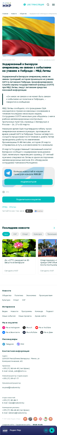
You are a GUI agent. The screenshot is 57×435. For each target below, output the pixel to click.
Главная (5, 14)
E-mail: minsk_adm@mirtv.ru (14, 371)
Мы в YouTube (45, 328)
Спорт (16, 300)
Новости (14, 14)
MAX (22, 344)
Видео (5, 311)
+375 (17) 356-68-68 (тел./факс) (15, 410)
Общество (23, 14)
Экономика (31, 295)
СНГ (23, 300)
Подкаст (50, 311)
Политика (19, 295)
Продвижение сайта (23, 425)
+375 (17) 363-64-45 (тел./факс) (16, 368)
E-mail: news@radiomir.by (13, 403)
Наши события (9, 316)
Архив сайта (40, 316)
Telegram (10, 344)
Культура (6, 300)
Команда (39, 311)
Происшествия (45, 295)
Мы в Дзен (48, 332)
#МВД (4, 207)
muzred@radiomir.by (11, 388)
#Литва (12, 207)
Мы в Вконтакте (13, 332)
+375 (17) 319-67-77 (10, 378)
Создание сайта (8, 425)
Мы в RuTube (31, 332)
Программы (26, 311)
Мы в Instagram (13, 328)
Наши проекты (25, 316)
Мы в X (29, 328)
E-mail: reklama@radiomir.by (14, 413)
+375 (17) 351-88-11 (10, 400)
